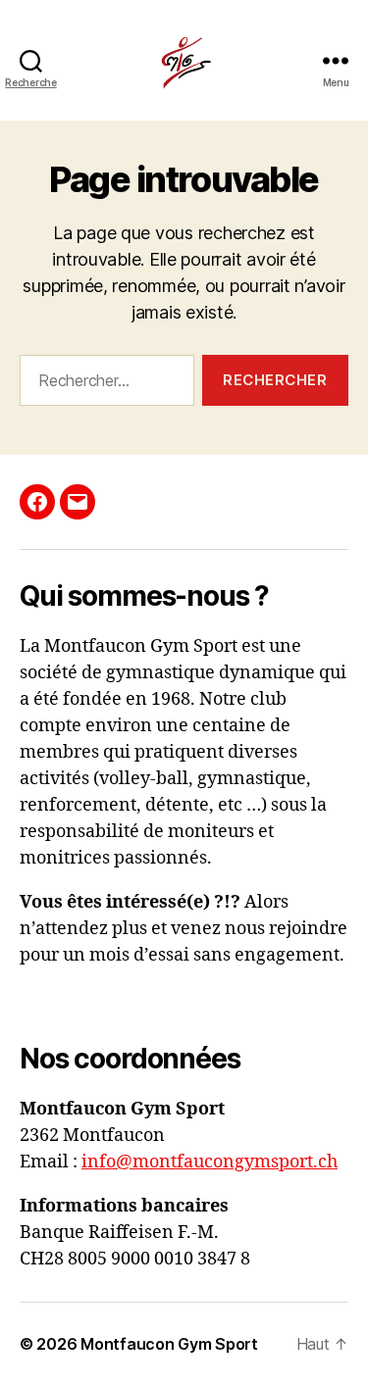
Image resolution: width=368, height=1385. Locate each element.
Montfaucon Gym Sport (169, 1344)
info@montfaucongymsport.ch (209, 1162)
